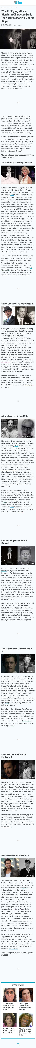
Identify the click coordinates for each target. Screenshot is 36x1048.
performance (16, 606)
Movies (3, 8)
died (23, 808)
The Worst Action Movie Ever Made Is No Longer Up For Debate (25, 1032)
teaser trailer (17, 72)
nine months (5, 362)
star (25, 270)
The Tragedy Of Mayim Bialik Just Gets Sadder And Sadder (8, 1006)
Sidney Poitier (20, 909)
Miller (16, 446)
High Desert (13, 949)
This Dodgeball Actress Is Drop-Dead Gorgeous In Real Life (25, 1007)
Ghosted (20, 512)
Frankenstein (26, 721)
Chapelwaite (6, 502)
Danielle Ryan (7, 24)
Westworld (7, 827)
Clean (12, 507)
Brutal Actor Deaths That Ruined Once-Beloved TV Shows (9, 1031)
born (12, 195)
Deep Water (6, 265)
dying (7, 703)
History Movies (12, 8)
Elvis (12, 726)
